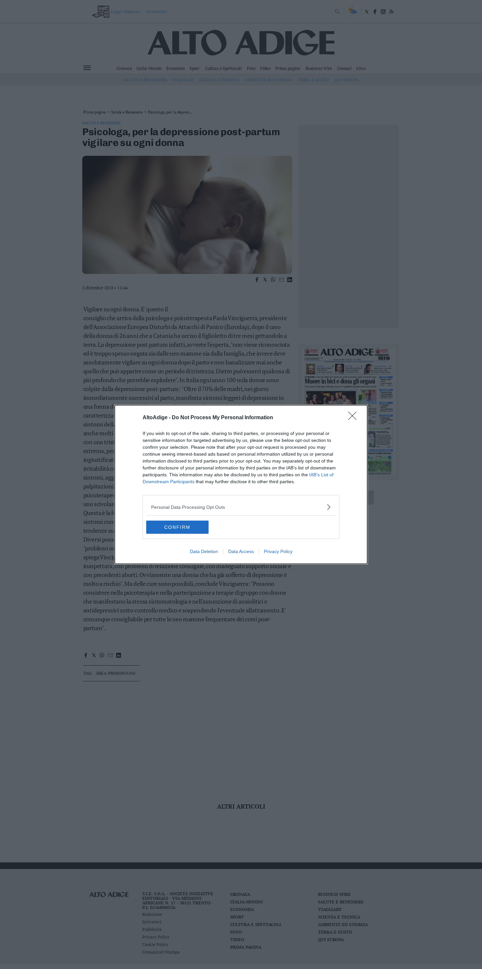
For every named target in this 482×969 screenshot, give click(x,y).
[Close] (354, 418)
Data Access (241, 551)
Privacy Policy (278, 551)
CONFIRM (177, 527)
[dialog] (241, 484)
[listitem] (241, 507)
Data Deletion (204, 551)
